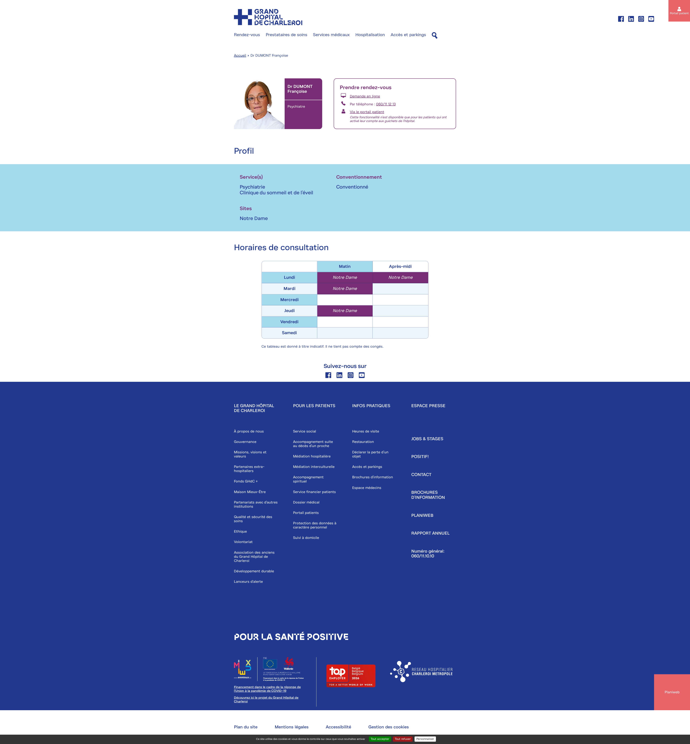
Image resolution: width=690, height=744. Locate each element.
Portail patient (679, 13)
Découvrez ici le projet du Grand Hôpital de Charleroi (266, 699)
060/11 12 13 (386, 104)
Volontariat (243, 542)
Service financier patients (314, 492)
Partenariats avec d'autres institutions (256, 504)
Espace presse (428, 405)
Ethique (240, 531)
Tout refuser (403, 739)
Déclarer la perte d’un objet (370, 454)
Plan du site (245, 727)
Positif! (420, 456)
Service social (304, 431)
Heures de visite (365, 431)
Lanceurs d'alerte (248, 581)
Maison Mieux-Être (250, 492)
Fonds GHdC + (246, 481)
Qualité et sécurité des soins (253, 519)
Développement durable (254, 571)
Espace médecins (366, 488)
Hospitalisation (370, 34)
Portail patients (306, 513)
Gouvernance (245, 441)
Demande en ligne (365, 96)
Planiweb (422, 515)
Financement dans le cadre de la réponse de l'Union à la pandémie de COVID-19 (267, 689)
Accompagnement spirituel (308, 479)
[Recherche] (435, 35)
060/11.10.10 (422, 556)
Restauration (363, 441)
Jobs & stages (427, 438)
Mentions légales (292, 727)
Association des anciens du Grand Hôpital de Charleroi (254, 556)
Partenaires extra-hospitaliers (249, 468)
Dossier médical (306, 502)
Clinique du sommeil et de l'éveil (276, 192)
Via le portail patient (367, 112)
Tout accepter (380, 739)
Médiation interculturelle (314, 466)
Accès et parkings (408, 34)
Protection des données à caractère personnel (314, 525)
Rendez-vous (247, 34)
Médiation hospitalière (312, 456)
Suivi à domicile (306, 537)
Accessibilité (338, 727)
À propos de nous (249, 431)
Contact (421, 474)
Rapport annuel (430, 533)
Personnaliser (425, 739)
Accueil (240, 55)
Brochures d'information (372, 477)
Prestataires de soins (286, 34)
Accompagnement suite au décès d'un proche (313, 443)
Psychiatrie (252, 187)
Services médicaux (331, 34)
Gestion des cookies (388, 727)
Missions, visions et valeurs (250, 454)
